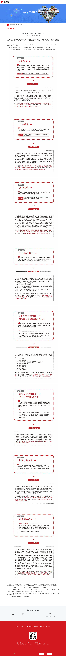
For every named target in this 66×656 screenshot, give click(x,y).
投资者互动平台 (22, 24)
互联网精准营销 (29, 626)
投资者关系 (17, 24)
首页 (14, 24)
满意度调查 (48, 626)
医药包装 (17, 626)
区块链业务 (42, 626)
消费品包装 (23, 626)
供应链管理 (36, 626)
